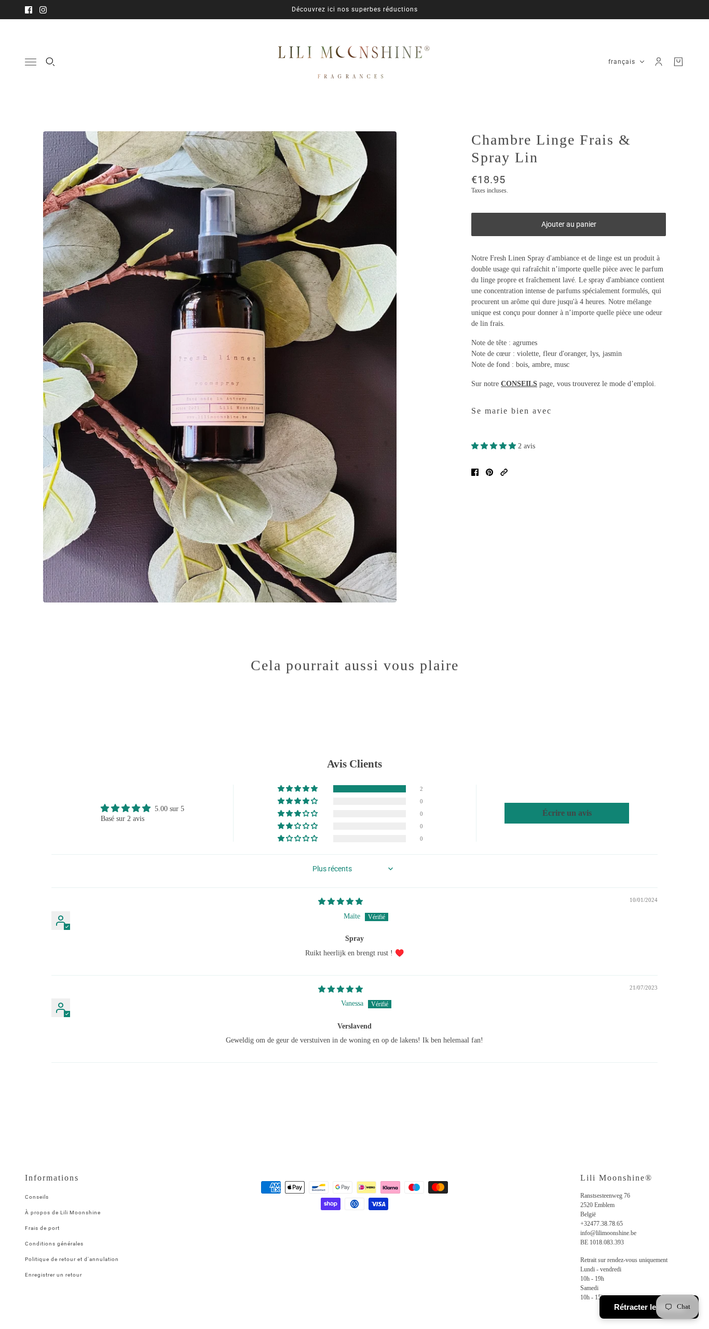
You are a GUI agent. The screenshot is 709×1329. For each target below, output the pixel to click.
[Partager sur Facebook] (475, 472)
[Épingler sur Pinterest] (489, 472)
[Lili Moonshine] (354, 62)
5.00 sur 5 (169, 809)
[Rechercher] (50, 61)
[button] (494, 446)
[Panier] (678, 61)
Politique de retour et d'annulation (72, 1259)
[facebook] (28, 10)
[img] (340, 902)
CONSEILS (519, 384)
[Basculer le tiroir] (30, 62)
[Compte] (658, 61)
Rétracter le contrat (649, 1307)
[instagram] (43, 10)
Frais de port (42, 1228)
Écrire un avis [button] (567, 813)
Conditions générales (54, 1243)
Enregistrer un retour (53, 1275)
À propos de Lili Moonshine (63, 1212)
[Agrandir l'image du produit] (220, 366)
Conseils (37, 1197)
